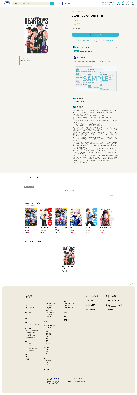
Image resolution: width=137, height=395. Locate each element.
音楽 (27, 357)
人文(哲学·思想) (50, 303)
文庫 (26, 318)
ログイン (104, 4)
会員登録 (110, 4)
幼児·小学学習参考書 (32, 330)
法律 (47, 336)
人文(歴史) (49, 308)
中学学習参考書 (30, 333)
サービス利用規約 (67, 381)
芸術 (26, 355)
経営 (47, 332)
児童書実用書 (30, 350)
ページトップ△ (129, 284)
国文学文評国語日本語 (32, 324)
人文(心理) (49, 315)
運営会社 (65, 379)
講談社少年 (81, 11)
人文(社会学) (49, 305)
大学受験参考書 (30, 337)
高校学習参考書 (30, 335)
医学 (47, 349)
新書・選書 (28, 312)
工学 (47, 365)
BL (27, 305)
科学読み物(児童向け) (32, 348)
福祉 (47, 354)
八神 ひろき (75, 20)
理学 (47, 362)
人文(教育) (49, 317)
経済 (47, 341)
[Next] (112, 218)
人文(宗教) (49, 310)
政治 (47, 338)
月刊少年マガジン (91, 11)
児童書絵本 (29, 343)
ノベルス (28, 314)
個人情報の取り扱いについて (80, 379)
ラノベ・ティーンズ (32, 303)
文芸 (26, 322)
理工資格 (48, 360)
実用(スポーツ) (69, 303)
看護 (47, 352)
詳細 (116, 47)
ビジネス (48, 329)
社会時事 (48, 327)
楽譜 (27, 359)
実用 (65, 301)
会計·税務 (48, 343)
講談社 (29, 60)
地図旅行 (66, 312)
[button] (68, 3)
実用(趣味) (68, 305)
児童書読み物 (30, 346)
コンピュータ (48, 369)
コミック (74, 11)
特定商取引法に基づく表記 (80, 381)
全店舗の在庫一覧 (79, 101)
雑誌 (65, 316)
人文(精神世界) (50, 312)
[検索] (52, 3)
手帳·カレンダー (70, 308)
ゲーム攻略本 (30, 308)
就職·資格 (48, 334)
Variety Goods (69, 322)
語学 (45, 321)
